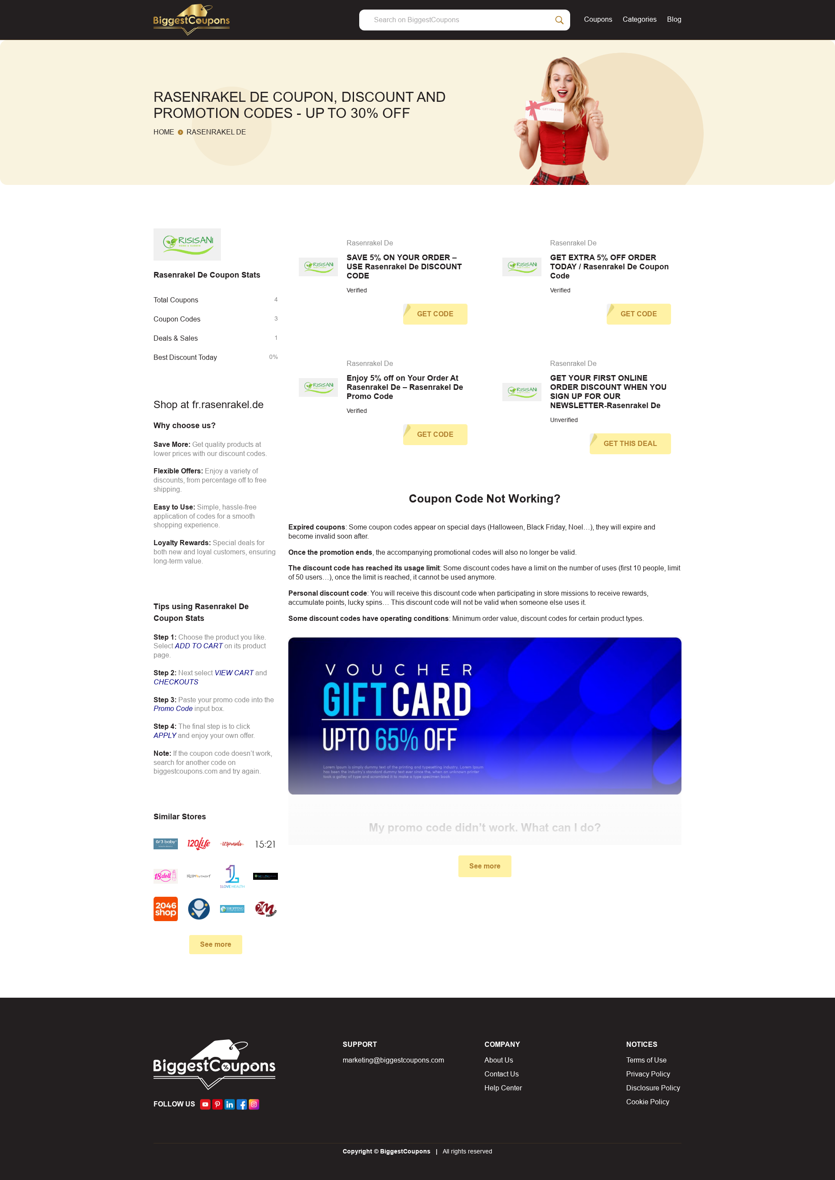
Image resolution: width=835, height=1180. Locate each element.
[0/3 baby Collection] (166, 843)
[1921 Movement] (199, 876)
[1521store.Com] (265, 843)
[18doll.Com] (166, 876)
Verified (357, 290)
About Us (498, 1060)
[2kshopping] (232, 909)
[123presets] (232, 843)
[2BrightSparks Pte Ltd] (199, 909)
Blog (674, 19)
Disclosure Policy (653, 1088)
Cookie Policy (647, 1102)
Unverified (564, 419)
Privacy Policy (648, 1074)
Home (164, 132)
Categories (640, 19)
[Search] (559, 20)
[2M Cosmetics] (265, 909)
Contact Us (501, 1074)
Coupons (598, 19)
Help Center (503, 1088)
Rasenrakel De (370, 243)
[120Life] (199, 843)
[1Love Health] (232, 876)
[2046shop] (166, 909)
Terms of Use (646, 1060)
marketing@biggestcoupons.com (393, 1060)
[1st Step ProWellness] (265, 876)
